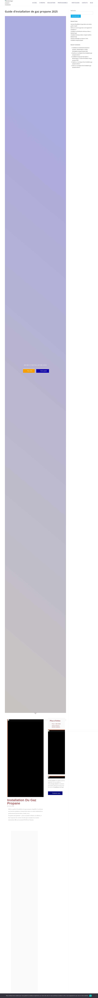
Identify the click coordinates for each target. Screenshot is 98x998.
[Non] (96, 995)
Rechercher (73, 10)
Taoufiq (74, 53)
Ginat (73, 65)
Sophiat (74, 62)
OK (90, 995)
